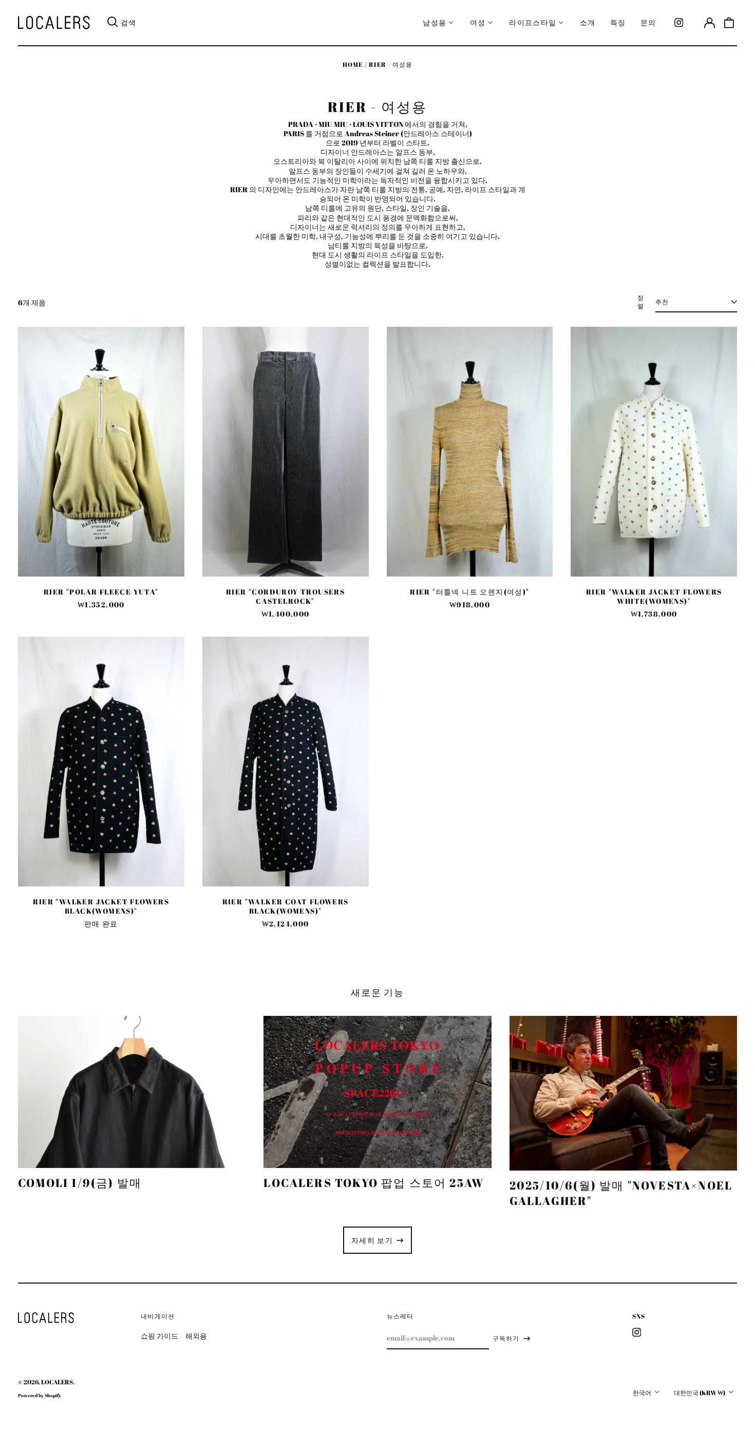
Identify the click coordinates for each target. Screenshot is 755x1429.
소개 (588, 22)
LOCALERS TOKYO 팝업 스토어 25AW (373, 1182)
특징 (618, 22)
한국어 (642, 1392)
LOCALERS (57, 1382)
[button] (729, 22)
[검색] (112, 22)
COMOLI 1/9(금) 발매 (80, 1182)
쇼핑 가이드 (159, 1336)
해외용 (196, 1336)
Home (353, 64)
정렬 (640, 302)
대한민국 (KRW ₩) (700, 1392)
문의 (648, 22)
